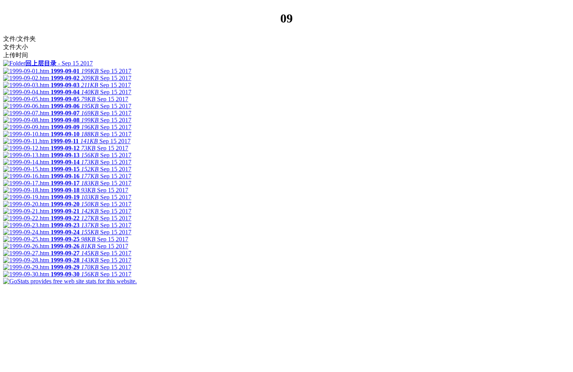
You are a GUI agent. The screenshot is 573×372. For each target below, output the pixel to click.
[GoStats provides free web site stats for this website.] (70, 281)
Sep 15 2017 (59, 63)
